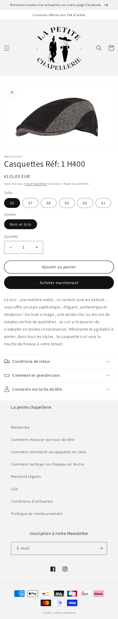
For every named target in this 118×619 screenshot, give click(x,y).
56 (12, 203)
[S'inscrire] (101, 548)
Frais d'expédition (35, 183)
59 (67, 203)
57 (30, 203)
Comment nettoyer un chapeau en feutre (47, 464)
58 (48, 203)
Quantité (11, 236)
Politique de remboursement (37, 513)
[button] (7, 48)
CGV (14, 489)
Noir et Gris (20, 224)
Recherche (20, 427)
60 (85, 203)
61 (103, 203)
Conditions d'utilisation (32, 501)
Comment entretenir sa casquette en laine (48, 451)
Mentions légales (26, 476)
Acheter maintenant (59, 282)
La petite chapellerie (63, 612)
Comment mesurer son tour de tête (42, 439)
